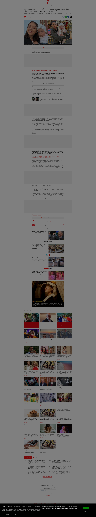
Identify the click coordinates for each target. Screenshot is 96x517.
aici (2, 512)
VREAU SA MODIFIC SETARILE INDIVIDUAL (85, 511)
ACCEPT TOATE (85, 508)
